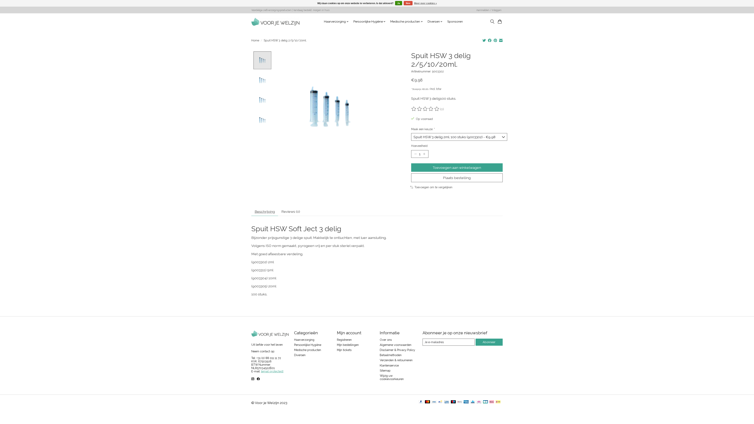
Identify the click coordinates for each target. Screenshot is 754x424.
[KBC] (472, 402)
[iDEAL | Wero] (498, 402)
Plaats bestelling (457, 178)
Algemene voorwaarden (395, 344)
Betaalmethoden (391, 355)
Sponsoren (455, 21)
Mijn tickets (344, 350)
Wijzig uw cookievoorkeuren (392, 377)
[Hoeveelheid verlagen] (415, 154)
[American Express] (466, 402)
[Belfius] (459, 402)
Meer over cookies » (425, 3)
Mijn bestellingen (348, 344)
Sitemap (385, 370)
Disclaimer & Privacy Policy (397, 350)
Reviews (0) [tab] (290, 211)
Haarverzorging (304, 339)
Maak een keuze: (423, 129)
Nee (408, 3)
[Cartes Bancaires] (485, 402)
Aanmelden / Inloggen (488, 10)
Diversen (300, 355)
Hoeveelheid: (419, 145)
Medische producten (307, 350)
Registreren (344, 339)
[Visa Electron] (446, 402)
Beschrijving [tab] (265, 211)
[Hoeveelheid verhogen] (424, 154)
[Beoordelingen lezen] (425, 108)
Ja (398, 3)
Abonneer (489, 342)
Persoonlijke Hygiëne (307, 344)
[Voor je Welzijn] (275, 21)
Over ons (386, 339)
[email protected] (272, 371)
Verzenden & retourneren (396, 360)
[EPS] (479, 402)
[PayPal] (421, 402)
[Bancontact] (440, 402)
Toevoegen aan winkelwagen (457, 167)
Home (255, 40)
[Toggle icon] (492, 21)
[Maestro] (453, 402)
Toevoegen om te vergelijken (433, 187)
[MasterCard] (427, 402)
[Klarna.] (491, 402)
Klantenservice (389, 365)
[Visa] (433, 402)
